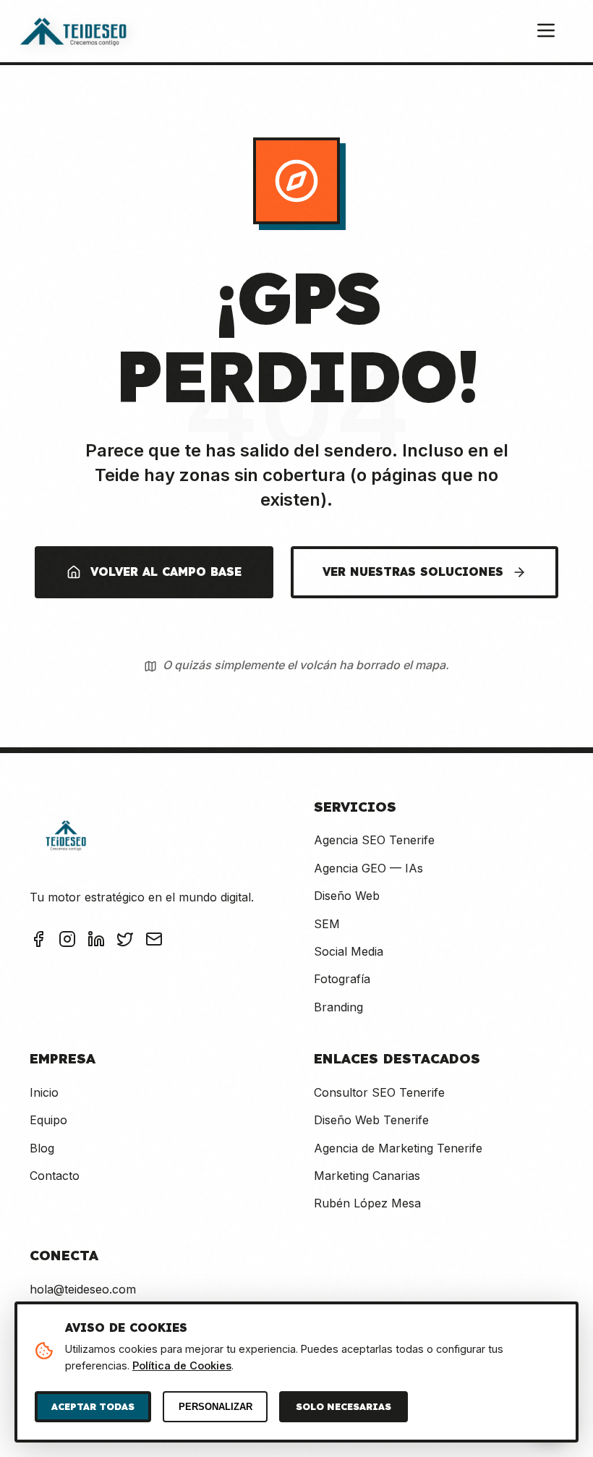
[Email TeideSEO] (154, 941)
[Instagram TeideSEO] (67, 941)
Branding (338, 1007)
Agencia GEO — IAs (368, 868)
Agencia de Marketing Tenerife (398, 1148)
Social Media (348, 951)
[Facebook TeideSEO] (38, 941)
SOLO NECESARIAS (343, 1406)
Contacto (55, 1175)
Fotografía (342, 979)
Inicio (44, 1092)
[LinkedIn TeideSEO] (96, 941)
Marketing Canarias (367, 1175)
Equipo (48, 1120)
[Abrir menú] (546, 31)
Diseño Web (347, 895)
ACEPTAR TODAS (93, 1406)
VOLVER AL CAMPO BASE (166, 571)
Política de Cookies (181, 1365)
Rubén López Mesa (367, 1203)
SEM (327, 924)
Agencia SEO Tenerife (374, 840)
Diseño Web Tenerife (371, 1120)
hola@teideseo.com (83, 1289)
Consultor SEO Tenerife (379, 1092)
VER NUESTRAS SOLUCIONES (413, 571)
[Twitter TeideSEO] (125, 941)
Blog (42, 1148)
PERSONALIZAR (215, 1406)
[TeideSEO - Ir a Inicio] (73, 31)
